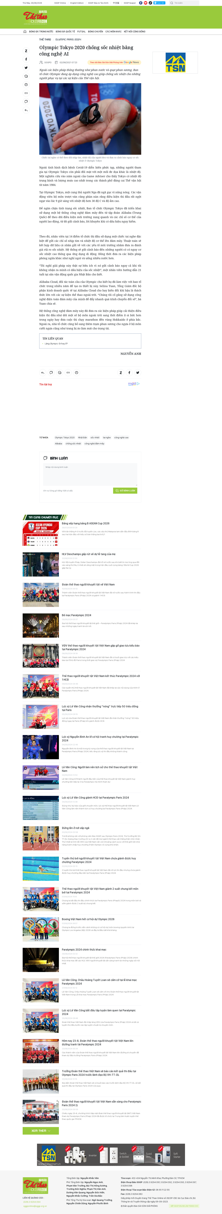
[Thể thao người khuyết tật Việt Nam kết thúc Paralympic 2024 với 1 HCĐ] (41, 686)
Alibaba (58, 443)
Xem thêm (39, 1130)
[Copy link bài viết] (26, 93)
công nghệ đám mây (94, 443)
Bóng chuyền (95, 31)
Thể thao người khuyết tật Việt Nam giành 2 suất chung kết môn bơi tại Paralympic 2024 (100, 890)
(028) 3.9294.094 (31, 1202)
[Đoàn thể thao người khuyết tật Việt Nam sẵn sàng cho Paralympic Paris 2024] (41, 1112)
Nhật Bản (82, 437)
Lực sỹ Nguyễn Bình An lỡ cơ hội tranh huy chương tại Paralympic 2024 (100, 738)
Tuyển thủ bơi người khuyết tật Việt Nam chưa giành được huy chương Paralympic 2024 (99, 860)
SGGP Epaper (130, 3)
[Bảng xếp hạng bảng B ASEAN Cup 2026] (41, 534)
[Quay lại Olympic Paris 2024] (26, 110)
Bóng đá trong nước (41, 31)
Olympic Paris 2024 (68, 39)
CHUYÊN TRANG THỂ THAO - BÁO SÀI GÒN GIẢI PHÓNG (35, 17)
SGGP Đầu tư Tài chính (98, 3)
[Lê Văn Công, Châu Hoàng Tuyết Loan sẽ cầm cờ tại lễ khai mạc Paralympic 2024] (41, 990)
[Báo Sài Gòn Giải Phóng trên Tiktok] (150, 3)
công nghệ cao (121, 437)
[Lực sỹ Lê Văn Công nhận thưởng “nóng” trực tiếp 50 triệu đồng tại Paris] (41, 717)
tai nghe (107, 437)
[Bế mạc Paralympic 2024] (41, 625)
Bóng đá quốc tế (65, 31)
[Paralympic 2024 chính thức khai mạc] (41, 960)
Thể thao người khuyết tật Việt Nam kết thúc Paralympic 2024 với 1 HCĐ (101, 677)
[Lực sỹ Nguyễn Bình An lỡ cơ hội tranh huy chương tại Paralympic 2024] (41, 747)
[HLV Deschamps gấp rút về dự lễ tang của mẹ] (41, 564)
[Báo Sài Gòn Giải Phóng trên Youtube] (145, 3)
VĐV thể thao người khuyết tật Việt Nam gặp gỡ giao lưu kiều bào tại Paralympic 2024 (101, 647)
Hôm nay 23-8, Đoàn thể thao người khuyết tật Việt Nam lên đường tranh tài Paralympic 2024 (97, 1042)
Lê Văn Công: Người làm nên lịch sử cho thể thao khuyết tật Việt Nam (100, 769)
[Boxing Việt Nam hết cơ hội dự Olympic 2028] (41, 929)
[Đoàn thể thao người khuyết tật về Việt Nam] (41, 595)
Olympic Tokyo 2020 (65, 437)
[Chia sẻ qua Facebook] (26, 59)
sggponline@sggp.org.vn (35, 1206)
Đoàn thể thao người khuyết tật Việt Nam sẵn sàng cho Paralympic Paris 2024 (101, 1103)
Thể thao (45, 39)
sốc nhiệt (95, 437)
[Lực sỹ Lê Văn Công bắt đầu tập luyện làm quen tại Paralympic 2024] (41, 1021)
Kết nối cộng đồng (134, 31)
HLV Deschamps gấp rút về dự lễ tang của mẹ (89, 554)
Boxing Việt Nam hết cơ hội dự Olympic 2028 (88, 919)
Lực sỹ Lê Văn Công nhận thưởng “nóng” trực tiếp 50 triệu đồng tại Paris (100, 708)
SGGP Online (60, 3)
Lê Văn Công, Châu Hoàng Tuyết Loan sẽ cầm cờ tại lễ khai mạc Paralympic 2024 (99, 981)
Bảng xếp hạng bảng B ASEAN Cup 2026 (85, 523)
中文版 (116, 3)
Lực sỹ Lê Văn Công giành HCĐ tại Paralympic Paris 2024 (95, 797)
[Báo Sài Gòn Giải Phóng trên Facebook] (141, 3)
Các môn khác (113, 31)
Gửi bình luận (127, 490)
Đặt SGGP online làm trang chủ (184, 1206)
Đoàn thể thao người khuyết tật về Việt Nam (88, 584)
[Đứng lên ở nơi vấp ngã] (41, 838)
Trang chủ (25, 32)
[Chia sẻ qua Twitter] (26, 67)
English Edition (77, 3)
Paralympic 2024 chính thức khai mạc (84, 949)
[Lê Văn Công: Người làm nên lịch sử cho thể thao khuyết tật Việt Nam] (41, 777)
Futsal (81, 31)
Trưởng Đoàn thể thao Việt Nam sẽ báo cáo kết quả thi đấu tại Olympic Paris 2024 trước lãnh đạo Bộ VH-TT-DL (99, 1073)
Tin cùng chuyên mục (43, 517)
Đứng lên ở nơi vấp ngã (75, 828)
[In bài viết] (26, 84)
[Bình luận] (26, 101)
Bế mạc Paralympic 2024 (76, 615)
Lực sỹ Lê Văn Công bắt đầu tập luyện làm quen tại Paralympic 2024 (99, 1012)
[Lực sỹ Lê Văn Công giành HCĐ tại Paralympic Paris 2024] (41, 808)
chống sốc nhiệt (73, 443)
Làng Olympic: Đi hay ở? (56, 343)
